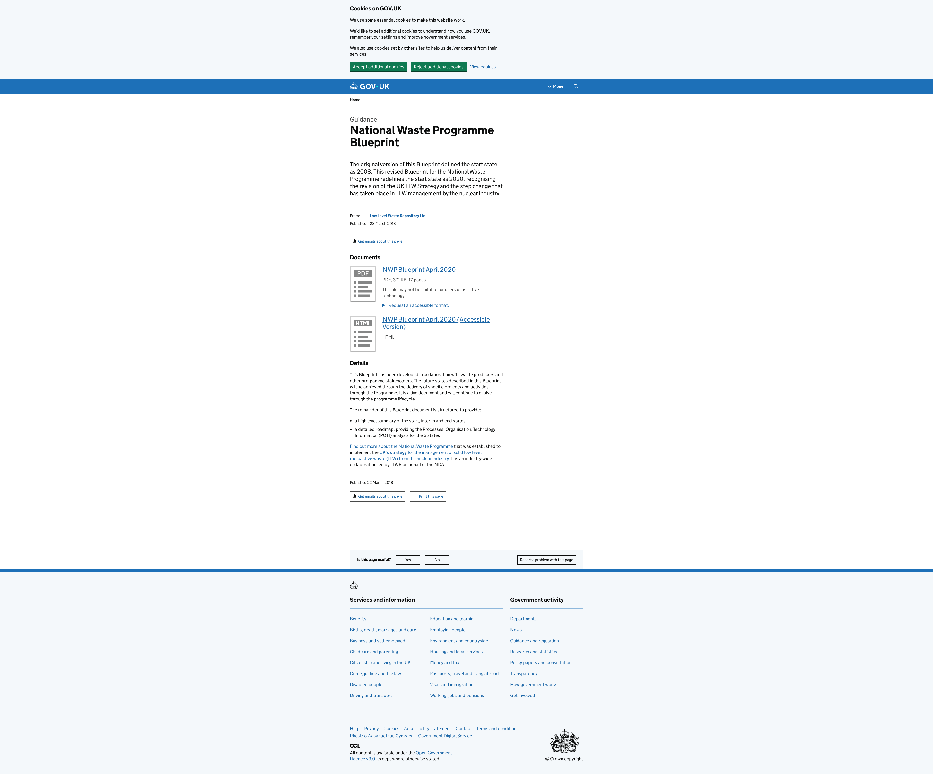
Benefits (358, 619)
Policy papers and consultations (542, 662)
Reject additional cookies (439, 67)
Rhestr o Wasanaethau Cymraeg (382, 736)
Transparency (523, 673)
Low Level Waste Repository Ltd (397, 215)
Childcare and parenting (374, 651)
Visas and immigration (451, 684)
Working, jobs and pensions (457, 695)
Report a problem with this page (546, 559)
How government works (533, 684)
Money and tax (444, 662)
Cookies (391, 728)
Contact (464, 728)
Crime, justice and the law (375, 673)
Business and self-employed (377, 641)
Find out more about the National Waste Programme (401, 446)
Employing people (448, 630)
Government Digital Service (445, 736)
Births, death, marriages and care (383, 630)
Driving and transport (371, 695)
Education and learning (453, 619)
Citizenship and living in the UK (380, 662)
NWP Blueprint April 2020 (419, 269)
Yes (412, 559)
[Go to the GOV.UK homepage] (369, 86)
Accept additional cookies (378, 67)
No (442, 559)
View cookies (483, 66)
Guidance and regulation (534, 641)
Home (355, 99)
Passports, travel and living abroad (464, 673)
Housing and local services (456, 651)
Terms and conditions (497, 728)
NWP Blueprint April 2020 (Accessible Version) (436, 322)
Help (355, 728)
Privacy (371, 728)
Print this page (431, 496)
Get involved (522, 695)
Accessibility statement (427, 728)
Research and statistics (533, 651)
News (516, 630)
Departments (523, 619)
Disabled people (366, 684)
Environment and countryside (459, 641)
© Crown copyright (564, 759)
